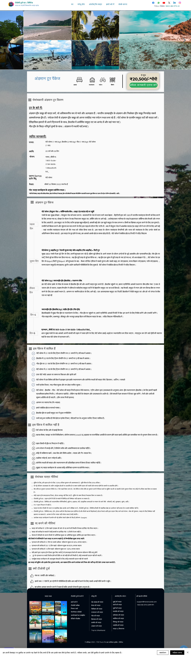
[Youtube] (163, 2)
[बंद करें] (187, 652)
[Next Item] (184, 40)
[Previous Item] (6, 40)
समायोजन (162, 652)
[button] (81, 4)
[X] (169, 2)
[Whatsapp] (158, 2)
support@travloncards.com (147, 602)
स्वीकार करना (177, 652)
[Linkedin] (174, 2)
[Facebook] (153, 2)
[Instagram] (179, 2)
